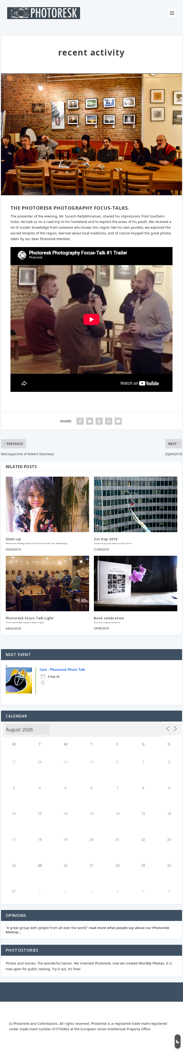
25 (40, 865)
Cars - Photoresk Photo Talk (62, 669)
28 (40, 761)
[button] (178, 1041)
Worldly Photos (151, 963)
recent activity (91, 52)
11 (40, 813)
